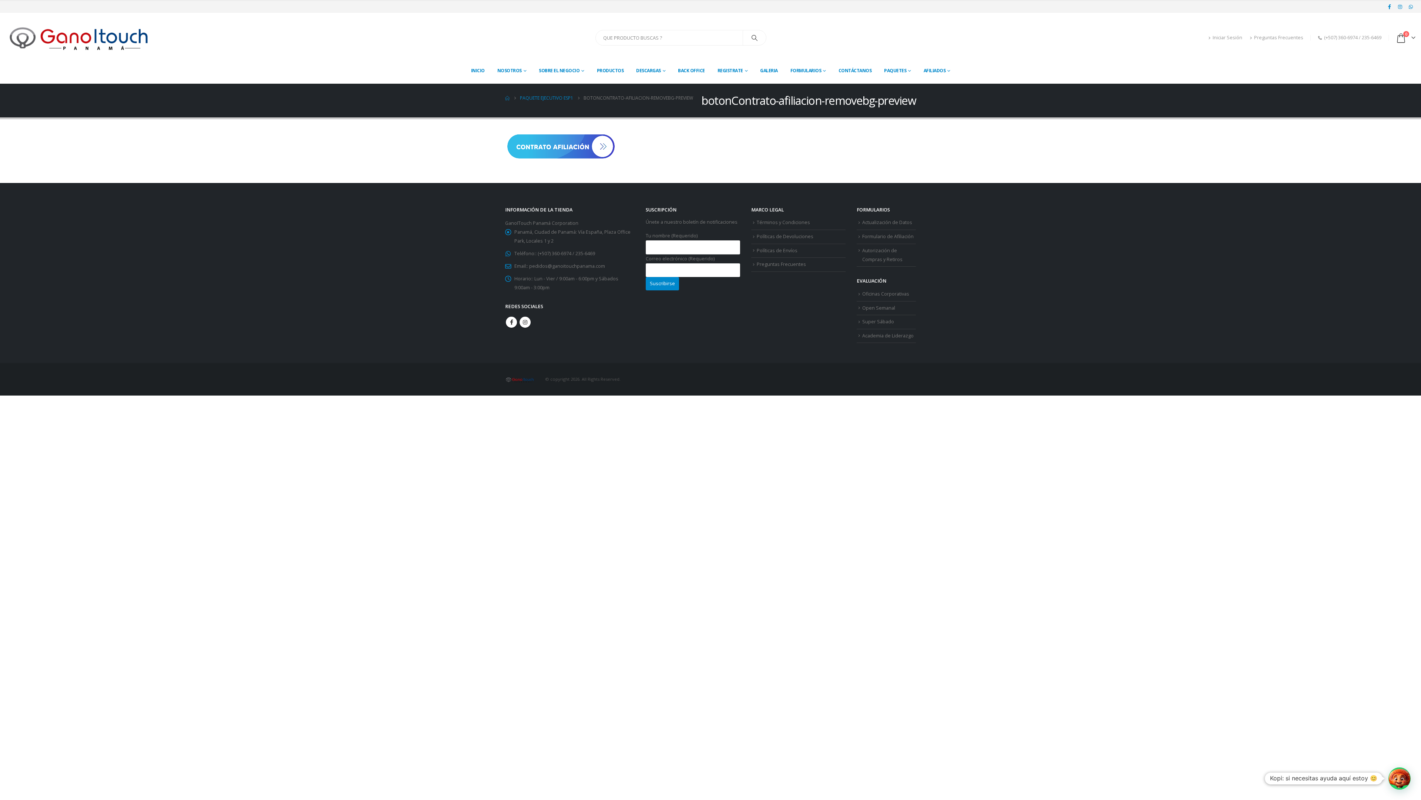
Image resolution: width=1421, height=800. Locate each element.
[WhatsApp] (1410, 6)
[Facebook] (1389, 6)
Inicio (478, 70)
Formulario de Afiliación (888, 236)
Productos (610, 70)
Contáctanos (855, 70)
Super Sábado (878, 322)
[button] (1399, 778)
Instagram (525, 322)
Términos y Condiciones (783, 222)
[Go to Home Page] (507, 98)
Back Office (691, 70)
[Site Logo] (80, 38)
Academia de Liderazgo (888, 336)
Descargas (648, 70)
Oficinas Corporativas (885, 294)
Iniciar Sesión (1227, 37)
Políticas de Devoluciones (785, 236)
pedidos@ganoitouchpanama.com (567, 266)
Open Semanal (878, 308)
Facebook (511, 322)
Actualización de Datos (887, 222)
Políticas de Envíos (777, 250)
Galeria (769, 70)
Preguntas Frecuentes (1278, 37)
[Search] (754, 37)
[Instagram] (1400, 6)
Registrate (730, 70)
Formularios (806, 70)
